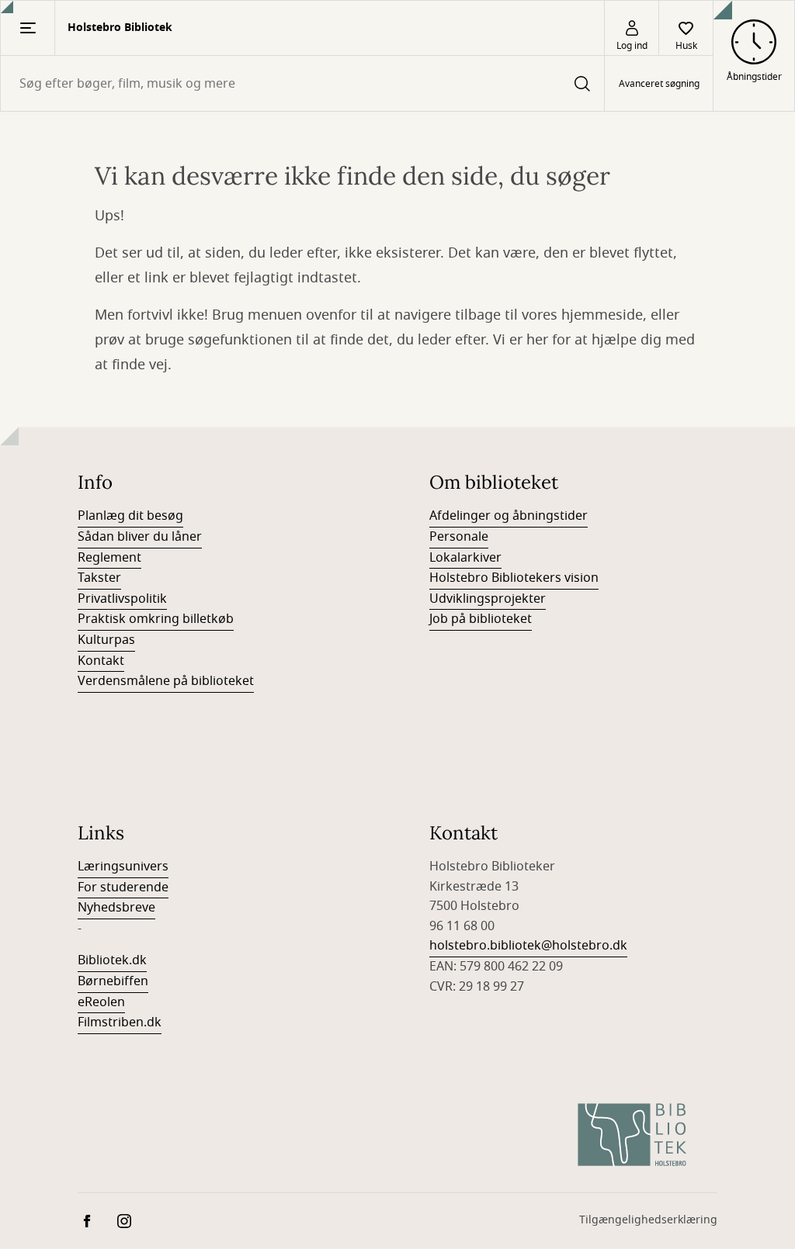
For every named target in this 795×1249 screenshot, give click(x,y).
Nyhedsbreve (116, 907)
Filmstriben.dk (119, 1022)
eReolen (101, 1002)
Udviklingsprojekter (487, 599)
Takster (99, 578)
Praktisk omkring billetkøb (156, 619)
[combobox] (302, 83)
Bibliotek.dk (112, 960)
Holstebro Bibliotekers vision (514, 578)
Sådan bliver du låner (140, 537)
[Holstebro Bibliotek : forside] (632, 1135)
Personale (458, 537)
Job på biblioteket (480, 619)
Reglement (109, 557)
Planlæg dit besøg (130, 516)
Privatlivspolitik (122, 599)
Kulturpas (106, 640)
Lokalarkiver (465, 557)
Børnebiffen (113, 981)
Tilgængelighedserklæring (648, 1220)
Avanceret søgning (659, 84)
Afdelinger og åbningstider (508, 516)
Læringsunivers (123, 866)
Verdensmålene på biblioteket (166, 681)
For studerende (123, 887)
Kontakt (101, 661)
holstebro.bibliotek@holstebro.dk (528, 945)
